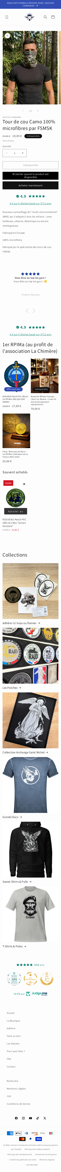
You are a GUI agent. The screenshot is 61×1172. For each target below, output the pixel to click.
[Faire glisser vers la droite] (38, 111)
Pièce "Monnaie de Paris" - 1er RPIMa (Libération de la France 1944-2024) (15, 454)
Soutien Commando (19, 1145)
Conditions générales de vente (22, 1159)
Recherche (12, 1080)
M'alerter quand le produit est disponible (31, 175)
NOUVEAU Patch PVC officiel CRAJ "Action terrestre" (14, 523)
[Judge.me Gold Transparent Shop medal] (30, 979)
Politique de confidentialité (19, 1154)
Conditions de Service (18, 1103)
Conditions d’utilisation (46, 1154)
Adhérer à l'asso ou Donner (20, 623)
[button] (7, 17)
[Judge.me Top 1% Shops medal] (47, 979)
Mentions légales (47, 1159)
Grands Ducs (10, 817)
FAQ (9, 1058)
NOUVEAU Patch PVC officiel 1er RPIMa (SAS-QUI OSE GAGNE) (15, 399)
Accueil (11, 1012)
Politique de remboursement (37, 1149)
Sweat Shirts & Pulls (15, 881)
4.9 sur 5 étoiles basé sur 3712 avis (31, 203)
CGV (9, 1096)
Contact (11, 1066)
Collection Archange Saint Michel (24, 752)
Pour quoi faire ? (16, 1051)
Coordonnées (32, 1165)
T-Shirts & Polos (13, 946)
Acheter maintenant (31, 185)
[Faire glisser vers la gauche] (23, 111)
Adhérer (11, 1028)
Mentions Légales (16, 1088)
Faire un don (14, 1035)
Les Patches (10, 688)
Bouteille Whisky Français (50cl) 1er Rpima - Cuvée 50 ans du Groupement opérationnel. (43, 400)
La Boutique (13, 1020)
